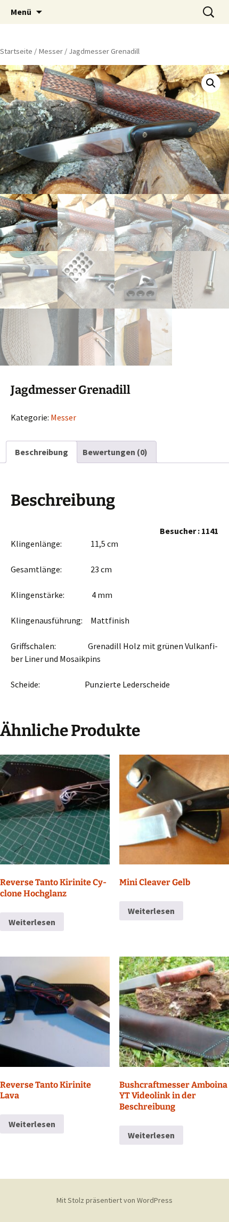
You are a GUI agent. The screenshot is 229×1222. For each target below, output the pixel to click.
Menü (21, 11)
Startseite (16, 51)
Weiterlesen (32, 922)
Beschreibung (41, 452)
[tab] (41, 452)
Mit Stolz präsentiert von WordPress (114, 1200)
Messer (50, 51)
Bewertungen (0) (115, 452)
